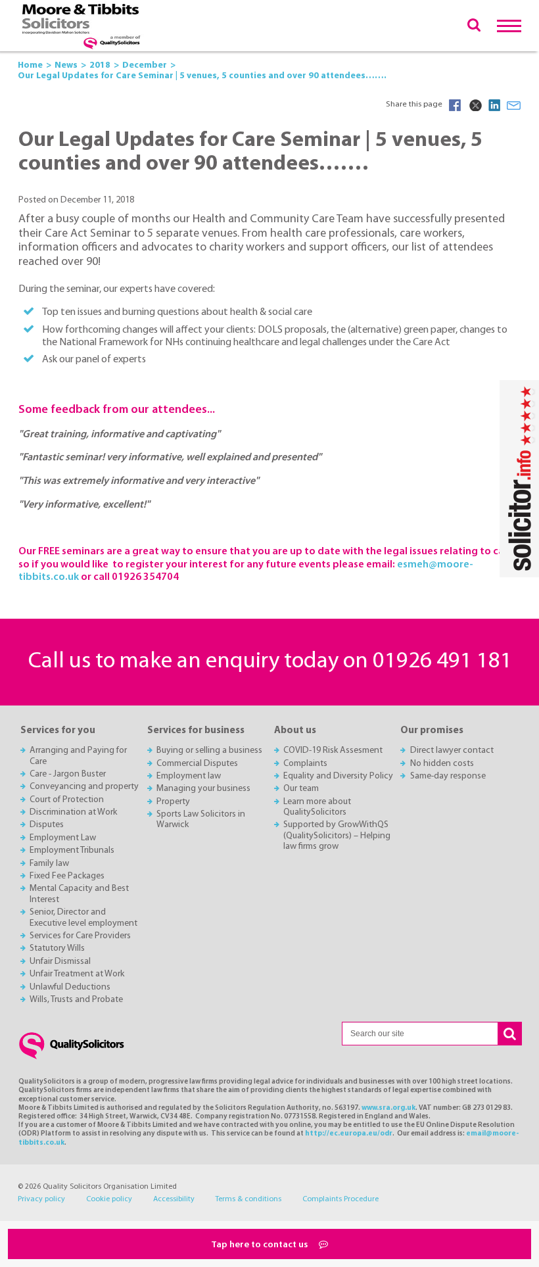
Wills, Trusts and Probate (76, 1000)
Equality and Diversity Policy (338, 776)
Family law (49, 864)
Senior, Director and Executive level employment (83, 917)
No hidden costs (442, 764)
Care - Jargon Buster (68, 774)
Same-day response (448, 776)
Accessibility (174, 1199)
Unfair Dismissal (60, 962)
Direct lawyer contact (452, 750)
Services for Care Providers (80, 936)
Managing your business (203, 789)
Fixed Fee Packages (67, 876)
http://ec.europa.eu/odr (348, 1133)
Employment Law (63, 838)
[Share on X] (474, 105)
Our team (301, 789)
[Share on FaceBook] (455, 105)
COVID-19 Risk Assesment (333, 750)
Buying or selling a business (209, 750)
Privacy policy (41, 1199)
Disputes (47, 825)
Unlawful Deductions (70, 987)
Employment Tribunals (72, 850)
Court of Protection (67, 800)
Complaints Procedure (340, 1199)
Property (173, 802)
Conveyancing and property (84, 787)
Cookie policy (109, 1199)
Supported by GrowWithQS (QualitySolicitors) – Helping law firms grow (336, 835)
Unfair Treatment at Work (77, 974)
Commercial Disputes (197, 764)
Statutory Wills (57, 948)
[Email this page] (514, 105)
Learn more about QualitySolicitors (317, 807)
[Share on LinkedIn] (494, 105)
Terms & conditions (248, 1199)
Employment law (188, 776)
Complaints (305, 764)
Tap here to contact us (260, 1245)
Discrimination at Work (73, 812)
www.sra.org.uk (388, 1108)
